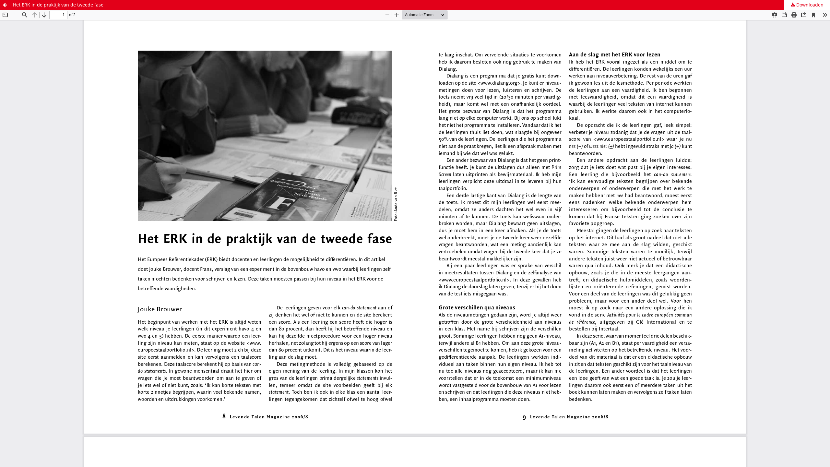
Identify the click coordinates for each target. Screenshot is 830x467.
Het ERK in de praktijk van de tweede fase (58, 5)
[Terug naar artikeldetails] (5, 5)
